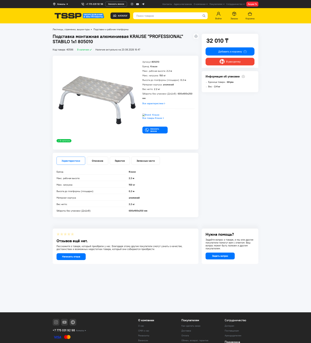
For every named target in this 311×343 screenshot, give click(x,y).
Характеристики (71, 160)
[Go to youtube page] (137, 4)
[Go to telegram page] (143, 4)
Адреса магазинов (183, 4)
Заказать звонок (116, 4)
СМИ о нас (143, 330)
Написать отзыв (71, 256)
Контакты (167, 4)
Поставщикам (232, 330)
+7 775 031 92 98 (94, 4)
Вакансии (143, 340)
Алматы (80, 330)
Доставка (186, 330)
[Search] (204, 15)
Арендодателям (233, 335)
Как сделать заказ (190, 325)
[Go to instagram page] (132, 4)
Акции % (252, 4)
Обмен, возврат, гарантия (194, 340)
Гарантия (120, 160)
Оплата (185, 335)
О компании (146, 320)
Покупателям (190, 320)
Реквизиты (143, 335)
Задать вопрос (220, 255)
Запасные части (146, 160)
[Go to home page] (79, 16)
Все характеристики (152, 103)
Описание (97, 160)
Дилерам (229, 325)
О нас (141, 325)
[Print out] (196, 36)
